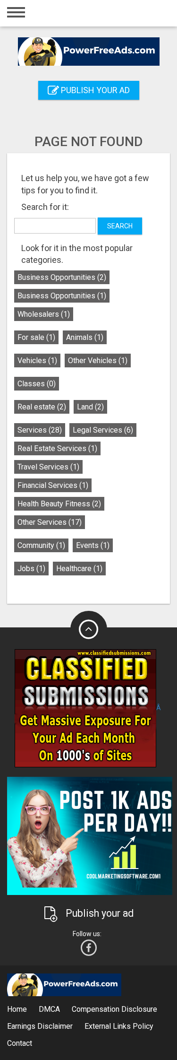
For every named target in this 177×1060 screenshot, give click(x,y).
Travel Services (48, 466)
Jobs (31, 568)
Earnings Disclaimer (40, 1026)
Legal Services (103, 430)
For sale (36, 337)
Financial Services (52, 485)
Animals (84, 337)
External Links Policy (118, 1026)
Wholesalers (43, 314)
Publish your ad (94, 90)
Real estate (41, 406)
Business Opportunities (61, 277)
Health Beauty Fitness (59, 503)
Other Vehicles (97, 360)
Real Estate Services (57, 448)
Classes (36, 383)
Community (41, 545)
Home (17, 1009)
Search (120, 226)
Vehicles (37, 360)
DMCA (49, 1009)
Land (90, 406)
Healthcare (79, 568)
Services (39, 430)
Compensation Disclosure (114, 1009)
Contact (19, 1043)
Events (93, 545)
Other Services (49, 522)
